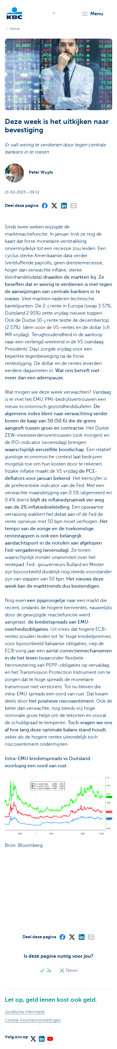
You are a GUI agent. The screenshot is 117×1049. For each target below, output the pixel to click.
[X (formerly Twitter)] (54, 205)
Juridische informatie (25, 1011)
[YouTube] (49, 1036)
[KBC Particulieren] (14, 13)
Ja (48, 970)
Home (15, 29)
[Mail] (73, 205)
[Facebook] (44, 205)
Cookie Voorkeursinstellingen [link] (33, 1020)
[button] (92, 14)
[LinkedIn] (63, 205)
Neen (71, 970)
